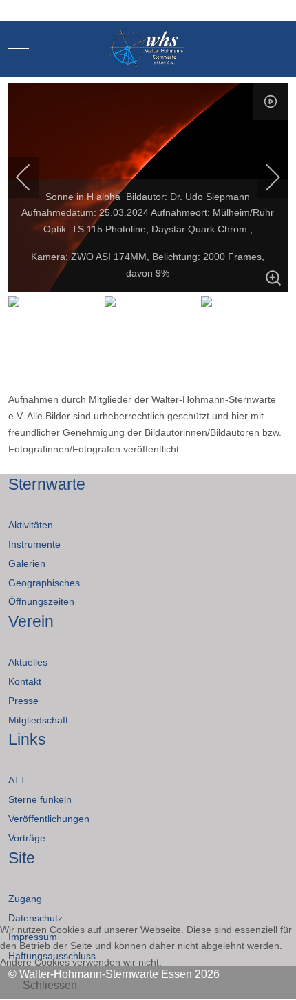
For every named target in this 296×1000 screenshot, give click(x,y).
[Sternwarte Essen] (148, 48)
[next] (264, 177)
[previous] (32, 177)
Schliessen (50, 985)
